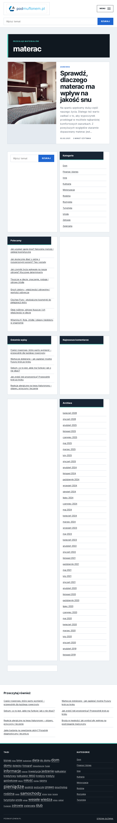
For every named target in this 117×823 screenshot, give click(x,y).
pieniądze (14, 786)
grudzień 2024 (70, 467)
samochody (30, 793)
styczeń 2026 (69, 419)
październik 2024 (71, 479)
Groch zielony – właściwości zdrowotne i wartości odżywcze (30, 291)
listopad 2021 (69, 558)
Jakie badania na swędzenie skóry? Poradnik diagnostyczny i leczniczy (26, 732)
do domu (45, 760)
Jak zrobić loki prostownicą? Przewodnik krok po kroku (85, 712)
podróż (29, 787)
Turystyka (67, 208)
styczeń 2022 (69, 552)
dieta (35, 760)
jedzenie (48, 771)
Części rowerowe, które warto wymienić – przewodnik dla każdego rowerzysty (24, 703)
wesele (34, 799)
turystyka (9, 799)
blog (14, 761)
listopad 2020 (69, 594)
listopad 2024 (69, 473)
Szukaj (105, 21)
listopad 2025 (69, 431)
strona (44, 794)
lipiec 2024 (68, 497)
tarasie (55, 794)
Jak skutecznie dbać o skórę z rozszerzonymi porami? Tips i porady (28, 260)
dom (55, 759)
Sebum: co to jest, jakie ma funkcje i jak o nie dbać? (29, 711)
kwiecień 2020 (70, 624)
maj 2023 (67, 534)
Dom (65, 165)
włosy (55, 800)
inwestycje (34, 771)
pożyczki (39, 787)
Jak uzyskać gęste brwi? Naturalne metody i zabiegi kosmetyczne (32, 250)
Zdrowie (65, 67)
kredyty (40, 775)
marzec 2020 (69, 630)
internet (25, 772)
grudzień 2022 (70, 546)
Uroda (66, 214)
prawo (49, 787)
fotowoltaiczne (38, 766)
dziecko (17, 765)
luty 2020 (67, 636)
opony (43, 780)
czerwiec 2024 (70, 504)
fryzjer (47, 766)
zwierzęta (29, 805)
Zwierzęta (67, 226)
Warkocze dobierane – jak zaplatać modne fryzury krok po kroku (86, 703)
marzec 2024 (69, 522)
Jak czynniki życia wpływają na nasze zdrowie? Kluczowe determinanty (29, 270)
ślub (39, 805)
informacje (12, 771)
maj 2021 (67, 570)
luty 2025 (67, 455)
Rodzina (67, 196)
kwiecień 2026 (70, 413)
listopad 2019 (69, 654)
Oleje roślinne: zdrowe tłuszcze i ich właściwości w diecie (28, 311)
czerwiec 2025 (70, 437)
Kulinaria (67, 184)
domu (8, 765)
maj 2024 (67, 509)
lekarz (20, 781)
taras (50, 794)
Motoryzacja (69, 190)
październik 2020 (71, 600)
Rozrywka (67, 202)
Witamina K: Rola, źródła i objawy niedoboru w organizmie (32, 321)
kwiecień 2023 (70, 540)
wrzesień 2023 (70, 528)
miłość (28, 780)
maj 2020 (67, 618)
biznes (7, 760)
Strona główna (105, 819)
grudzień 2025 (70, 425)
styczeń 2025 (69, 461)
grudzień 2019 (69, 648)
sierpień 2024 (69, 491)
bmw (19, 760)
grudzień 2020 (70, 588)
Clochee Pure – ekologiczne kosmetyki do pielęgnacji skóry (31, 301)
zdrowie (17, 805)
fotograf (27, 765)
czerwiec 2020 (70, 612)
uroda (18, 799)
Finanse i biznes (70, 171)
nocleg (36, 781)
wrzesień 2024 (70, 485)
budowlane (27, 761)
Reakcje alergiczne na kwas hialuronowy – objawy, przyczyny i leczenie (28, 722)
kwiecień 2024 (70, 515)
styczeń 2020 (69, 642)
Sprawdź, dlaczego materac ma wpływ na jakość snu (77, 86)
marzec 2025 (69, 449)
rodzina (9, 794)
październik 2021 (71, 564)
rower (17, 794)
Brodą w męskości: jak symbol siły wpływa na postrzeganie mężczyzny (84, 722)
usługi (25, 800)
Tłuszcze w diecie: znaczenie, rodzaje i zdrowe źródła (29, 280)
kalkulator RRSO (26, 775)
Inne (65, 178)
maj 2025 (67, 443)
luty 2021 (67, 576)
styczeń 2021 (69, 582)
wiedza (46, 799)
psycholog (61, 787)
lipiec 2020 (68, 606)
